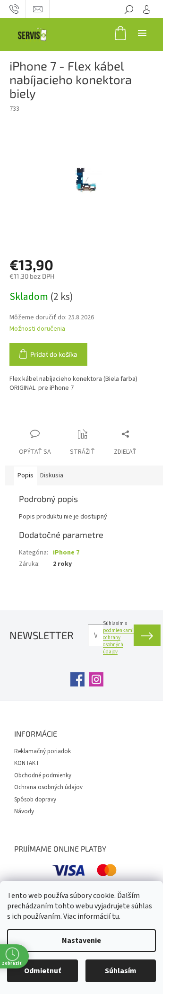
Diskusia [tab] (51, 475)
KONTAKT (26, 763)
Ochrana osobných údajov (48, 787)
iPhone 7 (66, 552)
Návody (24, 811)
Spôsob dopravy (35, 799)
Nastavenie (81, 940)
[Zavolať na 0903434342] (14, 9)
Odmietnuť (42, 971)
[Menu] (142, 33)
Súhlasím (120, 971)
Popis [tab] (25, 475)
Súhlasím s (118, 637)
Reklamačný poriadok (42, 751)
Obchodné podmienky (42, 775)
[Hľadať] (129, 9)
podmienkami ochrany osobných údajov (118, 641)
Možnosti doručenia (37, 329)
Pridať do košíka (53, 354)
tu (115, 916)
